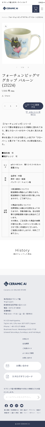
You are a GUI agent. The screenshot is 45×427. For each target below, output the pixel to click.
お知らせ (25, 339)
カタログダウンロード (22, 376)
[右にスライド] (28, 67)
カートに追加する (33, 106)
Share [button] (7, 96)
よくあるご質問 (28, 353)
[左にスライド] (17, 67)
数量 (3, 100)
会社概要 (25, 344)
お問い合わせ (27, 358)
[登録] (38, 397)
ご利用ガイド (27, 348)
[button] (41, 9)
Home (4, 17)
